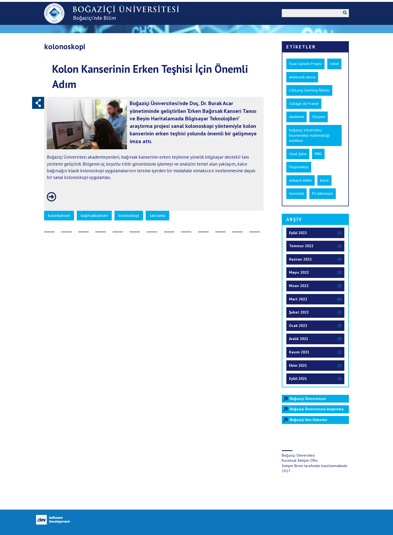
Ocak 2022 (298, 325)
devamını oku (51, 196)
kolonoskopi (128, 215)
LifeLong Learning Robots (309, 90)
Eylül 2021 (298, 378)
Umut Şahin (298, 153)
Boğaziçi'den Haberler (308, 419)
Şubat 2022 (299, 312)
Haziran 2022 (300, 259)
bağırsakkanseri (94, 215)
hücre (324, 180)
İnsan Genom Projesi (305, 63)
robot (334, 63)
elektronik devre (302, 77)
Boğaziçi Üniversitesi (308, 398)
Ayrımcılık (296, 193)
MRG (318, 153)
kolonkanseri (59, 215)
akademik (296, 116)
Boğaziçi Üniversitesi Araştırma (317, 409)
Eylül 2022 (298, 232)
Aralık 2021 (298, 338)
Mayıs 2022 (299, 272)
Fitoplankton (299, 167)
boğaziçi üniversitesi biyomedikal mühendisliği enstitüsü (309, 135)
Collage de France (304, 103)
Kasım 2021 (299, 352)
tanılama (157, 215)
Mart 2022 (298, 299)
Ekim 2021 (298, 365)
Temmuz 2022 (301, 245)
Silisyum (318, 116)
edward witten (300, 180)
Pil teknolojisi (322, 193)
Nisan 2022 (299, 285)
